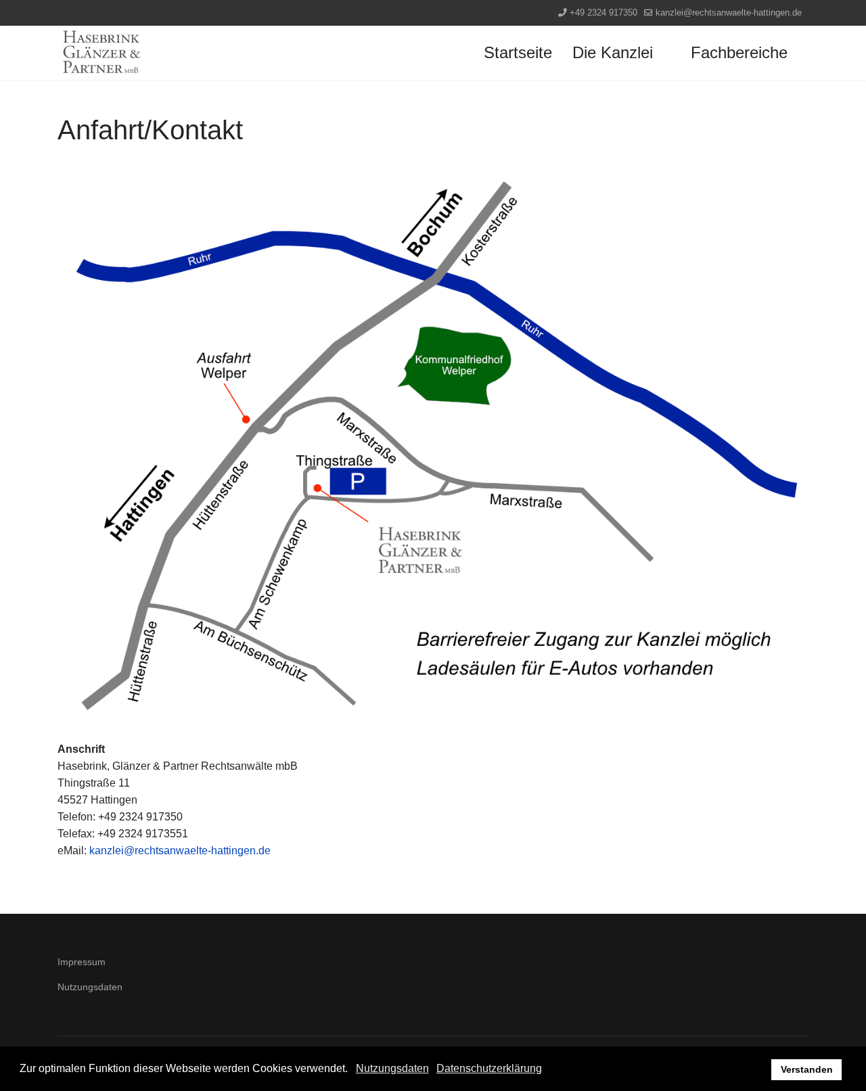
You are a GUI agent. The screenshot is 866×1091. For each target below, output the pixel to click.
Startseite (518, 52)
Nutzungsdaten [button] (392, 1068)
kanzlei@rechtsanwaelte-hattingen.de (729, 13)
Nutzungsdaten (90, 986)
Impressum (82, 961)
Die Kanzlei (612, 52)
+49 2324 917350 (603, 13)
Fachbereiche (739, 52)
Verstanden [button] (807, 1069)
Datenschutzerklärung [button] (489, 1068)
